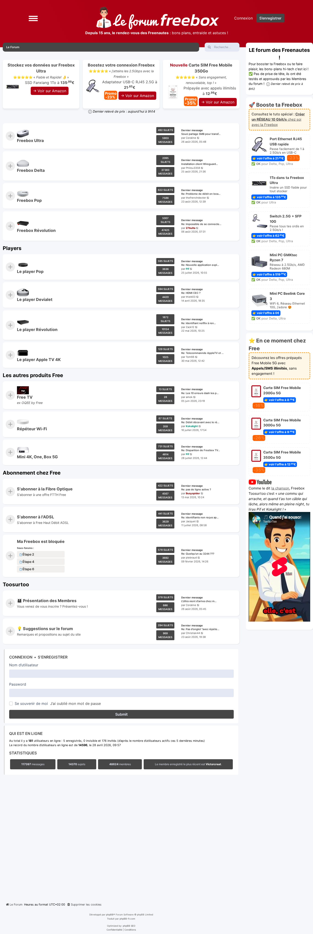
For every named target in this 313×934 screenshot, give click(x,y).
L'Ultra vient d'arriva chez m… (199, 601)
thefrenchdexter (196, 198)
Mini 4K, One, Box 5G (37, 456)
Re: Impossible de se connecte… (201, 224)
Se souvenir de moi (31, 703)
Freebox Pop (29, 200)
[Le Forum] (157, 18)
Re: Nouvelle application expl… (200, 265)
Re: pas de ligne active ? (196, 489)
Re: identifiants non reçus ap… (200, 517)
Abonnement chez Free (31, 473)
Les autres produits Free (33, 375)
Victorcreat (213, 764)
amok (189, 397)
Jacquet (191, 521)
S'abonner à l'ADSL (35, 516)
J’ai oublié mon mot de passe (75, 703)
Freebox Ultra (30, 140)
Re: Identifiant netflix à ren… (198, 323)
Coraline (191, 137)
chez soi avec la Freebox (278, 119)
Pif (187, 268)
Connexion (20, 657)
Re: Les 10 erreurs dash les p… (200, 393)
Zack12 (190, 326)
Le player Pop (30, 271)
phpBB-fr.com (127, 918)
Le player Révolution (37, 329)
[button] (33, 18)
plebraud (191, 557)
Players (12, 248)
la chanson (280, 488)
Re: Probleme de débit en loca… (200, 194)
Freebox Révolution (36, 230)
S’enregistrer (53, 657)
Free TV (25, 397)
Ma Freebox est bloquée (41, 541)
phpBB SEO (129, 925)
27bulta (190, 227)
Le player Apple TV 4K (39, 359)
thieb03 (190, 297)
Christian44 (193, 633)
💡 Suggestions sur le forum (45, 628)
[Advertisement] (121, 837)
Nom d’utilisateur (23, 665)
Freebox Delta (31, 170)
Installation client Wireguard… (199, 164)
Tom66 (190, 357)
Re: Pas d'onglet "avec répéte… (200, 629)
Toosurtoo (16, 584)
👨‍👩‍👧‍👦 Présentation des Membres (47, 600)
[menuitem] (84, 904)
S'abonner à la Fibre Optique (45, 488)
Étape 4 (28, 562)
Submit (121, 714)
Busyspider (193, 493)
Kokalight (192, 426)
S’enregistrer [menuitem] (270, 18)
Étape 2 (28, 554)
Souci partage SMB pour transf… (200, 134)
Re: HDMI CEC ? (190, 293)
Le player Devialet (34, 299)
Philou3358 (193, 168)
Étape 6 (28, 569)
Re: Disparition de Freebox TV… (200, 450)
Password (17, 684)
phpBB (109, 914)
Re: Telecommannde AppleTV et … (202, 353)
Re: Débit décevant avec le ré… (200, 422)
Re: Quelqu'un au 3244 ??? (197, 554)
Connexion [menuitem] (243, 18)
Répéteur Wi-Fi (32, 428)
